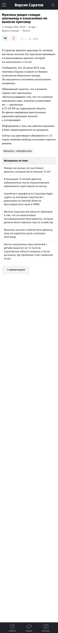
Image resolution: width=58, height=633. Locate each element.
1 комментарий (16, 269)
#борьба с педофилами (18, 150)
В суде (32, 27)
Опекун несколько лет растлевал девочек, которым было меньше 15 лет (27, 170)
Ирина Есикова (10, 30)
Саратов (29, 5)
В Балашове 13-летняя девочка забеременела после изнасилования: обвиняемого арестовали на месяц (27, 183)
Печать (26, 30)
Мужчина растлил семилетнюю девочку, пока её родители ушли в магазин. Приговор (28, 233)
